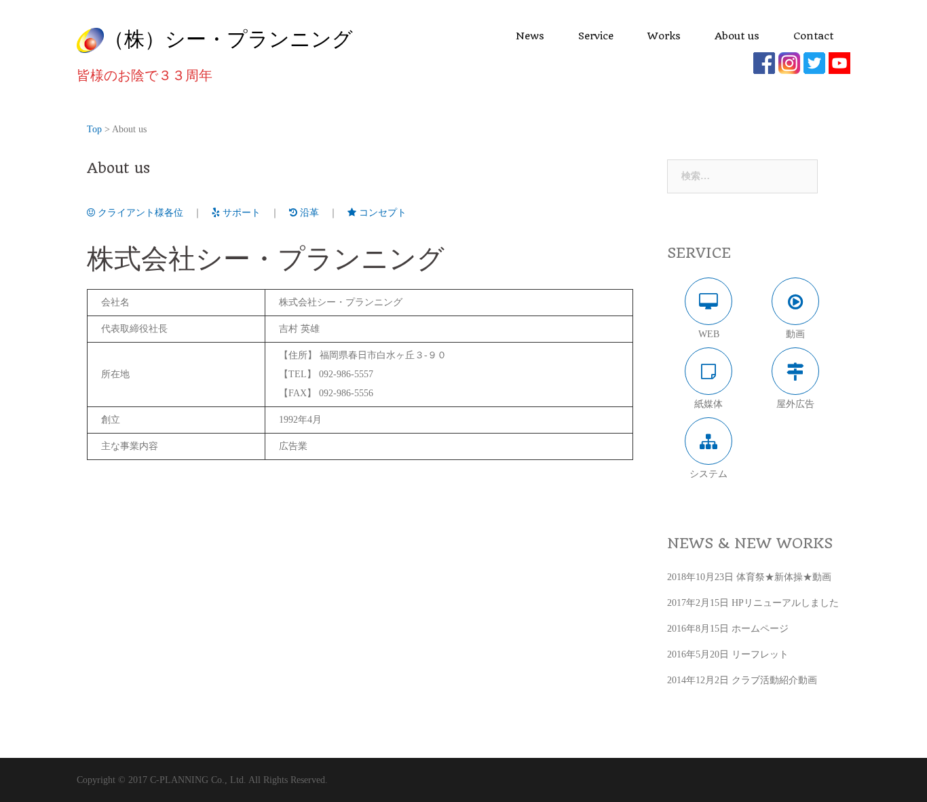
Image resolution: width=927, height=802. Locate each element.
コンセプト (381, 213)
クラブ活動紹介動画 (774, 680)
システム (708, 474)
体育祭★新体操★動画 (783, 577)
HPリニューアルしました (785, 603)
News (530, 36)
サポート (240, 213)
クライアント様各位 (139, 213)
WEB (708, 334)
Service (595, 36)
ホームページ (760, 629)
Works (664, 36)
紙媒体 (708, 404)
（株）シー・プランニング (228, 39)
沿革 (308, 213)
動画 (795, 334)
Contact (813, 36)
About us (737, 36)
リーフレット (760, 654)
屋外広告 (795, 404)
